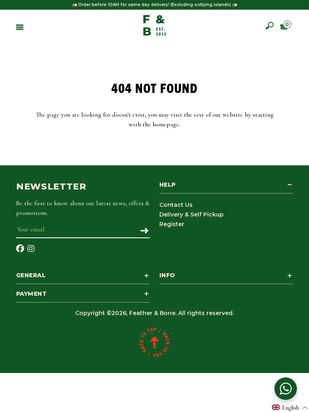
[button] (290, 407)
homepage (165, 124)
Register (171, 224)
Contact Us (176, 204)
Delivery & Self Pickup (191, 214)
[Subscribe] (144, 231)
